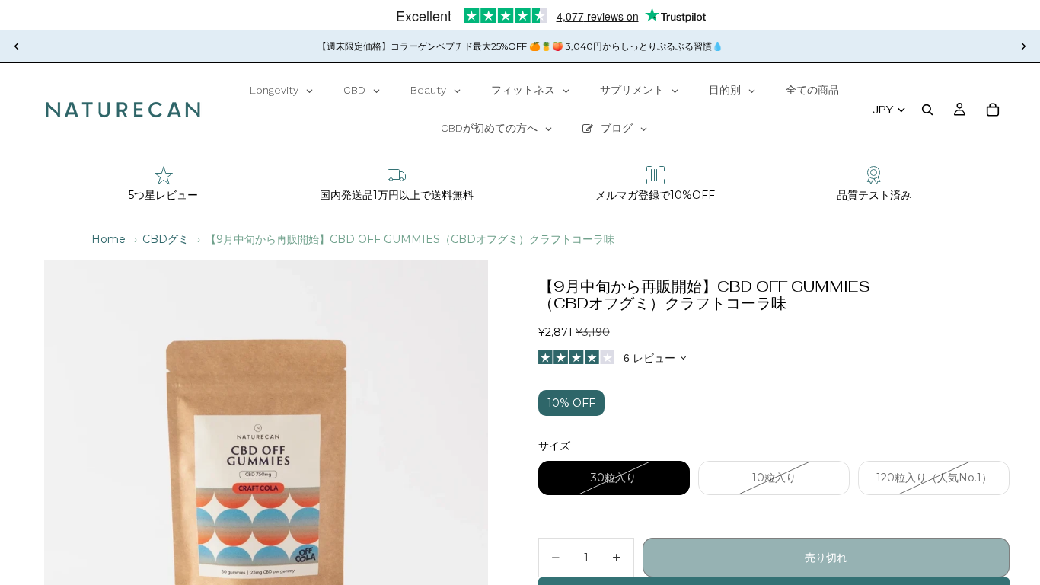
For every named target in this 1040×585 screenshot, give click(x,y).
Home (108, 239)
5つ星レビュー (163, 195)
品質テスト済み (874, 195)
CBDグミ (165, 239)
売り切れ (826, 557)
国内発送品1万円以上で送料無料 (397, 195)
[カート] (993, 109)
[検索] (927, 109)
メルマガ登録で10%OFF (655, 195)
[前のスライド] (16, 46)
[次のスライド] (1023, 46)
